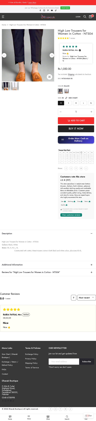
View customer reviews (71, 215)
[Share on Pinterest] (76, 168)
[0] (90, 16)
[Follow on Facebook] (40, 11)
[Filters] (73, 297)
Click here (65, 8)
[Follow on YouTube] (52, 11)
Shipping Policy (31, 363)
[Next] (52, 55)
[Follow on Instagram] (44, 11)
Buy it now (76, 129)
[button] (63, 38)
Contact (5, 374)
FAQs (4, 369)
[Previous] (4, 55)
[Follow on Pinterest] (48, 11)
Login (78, 17)
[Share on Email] (81, 168)
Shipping (71, 74)
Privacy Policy (30, 358)
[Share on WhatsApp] (86, 168)
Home (4, 25)
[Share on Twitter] (71, 168)
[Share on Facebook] (66, 168)
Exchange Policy (31, 354)
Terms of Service (32, 367)
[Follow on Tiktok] (56, 11)
